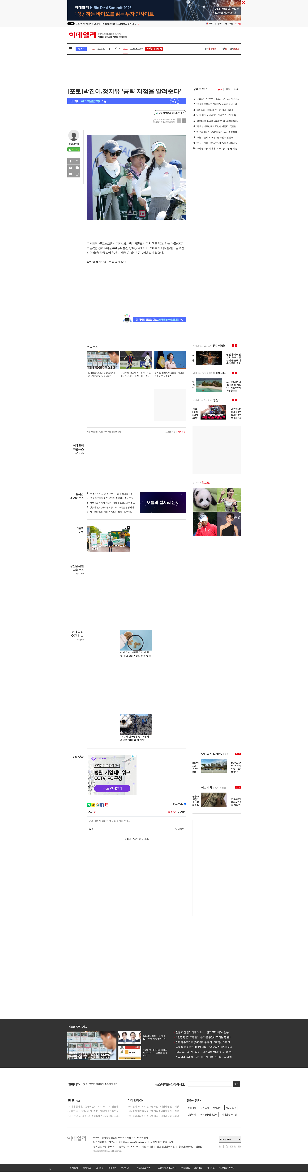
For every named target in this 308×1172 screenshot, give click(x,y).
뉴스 (220, 89)
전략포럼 (204, 1107)
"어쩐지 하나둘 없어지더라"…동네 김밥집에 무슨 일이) (113, 493)
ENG (211, 23)
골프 (125, 48)
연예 (236, 89)
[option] (128, 23)
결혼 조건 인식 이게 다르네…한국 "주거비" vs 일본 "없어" (204, 1032)
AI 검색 (81, 49)
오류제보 (197, 1167)
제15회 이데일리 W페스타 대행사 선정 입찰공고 (105, 1084)
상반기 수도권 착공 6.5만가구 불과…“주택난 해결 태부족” (204, 1042)
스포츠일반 (136, 48)
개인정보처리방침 (226, 1167)
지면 (225, 23)
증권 (228, 89)
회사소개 (74, 1167)
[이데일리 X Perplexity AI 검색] (126, 101)
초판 (231, 23)
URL (77, 174)
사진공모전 (231, 1107)
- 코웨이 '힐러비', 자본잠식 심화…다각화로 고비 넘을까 (92, 1106)
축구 (117, 48)
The (234, 48)
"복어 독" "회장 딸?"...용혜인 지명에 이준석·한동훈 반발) (114, 498)
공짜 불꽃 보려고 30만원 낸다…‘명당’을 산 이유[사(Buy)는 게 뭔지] (209, 1047)
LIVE (71, 23)
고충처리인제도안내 (166, 1167)
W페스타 (217, 1107)
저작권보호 (185, 1167)
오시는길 (99, 1167)
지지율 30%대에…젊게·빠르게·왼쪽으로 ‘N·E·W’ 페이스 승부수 (207, 1057)
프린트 (77, 167)
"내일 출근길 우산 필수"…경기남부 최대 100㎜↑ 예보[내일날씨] (207, 1052)
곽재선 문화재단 (229, 1114)
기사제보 (210, 1167)
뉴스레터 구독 (169, 432)
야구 (109, 48)
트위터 (77, 161)
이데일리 (98, 35)
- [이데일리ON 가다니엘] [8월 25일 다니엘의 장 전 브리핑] (153, 1106)
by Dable (80, 574)
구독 (219, 23)
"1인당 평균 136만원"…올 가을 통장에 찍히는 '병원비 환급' (205, 1037)
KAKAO (70, 174)
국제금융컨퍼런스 (208, 1114)
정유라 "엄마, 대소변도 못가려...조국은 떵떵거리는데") (113, 507)
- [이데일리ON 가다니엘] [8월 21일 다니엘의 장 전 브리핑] (153, 1116)
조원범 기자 (73, 144)
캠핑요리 (192, 1114)
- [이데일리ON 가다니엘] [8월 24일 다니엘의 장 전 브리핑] (153, 1111)
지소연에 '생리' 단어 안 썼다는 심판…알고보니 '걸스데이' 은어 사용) (119, 512)
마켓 (223, 48)
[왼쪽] (125, 527)
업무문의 (112, 1167)
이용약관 (125, 1167)
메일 (70, 167)
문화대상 (192, 1107)
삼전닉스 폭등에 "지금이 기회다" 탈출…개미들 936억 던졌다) (116, 502)
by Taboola (79, 453)
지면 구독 (181, 432)
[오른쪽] (128, 527)
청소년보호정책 (143, 1167)
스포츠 (101, 48)
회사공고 (86, 1167)
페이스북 (70, 161)
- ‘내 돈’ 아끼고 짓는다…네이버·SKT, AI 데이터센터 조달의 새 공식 (94, 1116)
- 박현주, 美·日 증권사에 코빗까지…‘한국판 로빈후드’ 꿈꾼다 (94, 1111)
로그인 (238, 23)
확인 (236, 1084)
